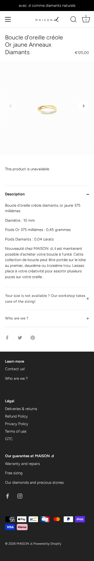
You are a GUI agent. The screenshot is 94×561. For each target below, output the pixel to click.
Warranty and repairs (22, 463)
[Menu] (8, 19)
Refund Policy (16, 416)
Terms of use (15, 431)
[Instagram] (19, 495)
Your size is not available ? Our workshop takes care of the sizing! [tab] (45, 298)
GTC (9, 439)
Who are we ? (16, 378)
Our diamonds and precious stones (34, 482)
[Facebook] (7, 495)
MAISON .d (24, 543)
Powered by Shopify (47, 543)
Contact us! (15, 369)
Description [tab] (15, 194)
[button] (10, 105)
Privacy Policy (16, 424)
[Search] (73, 20)
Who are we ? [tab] (16, 318)
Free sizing (14, 473)
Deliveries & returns (21, 409)
